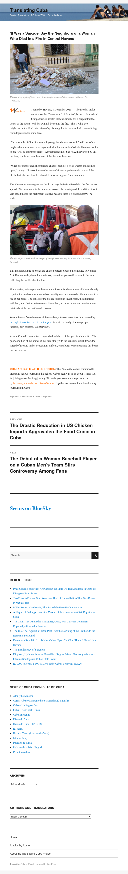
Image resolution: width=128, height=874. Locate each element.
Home (13, 837)
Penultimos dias (21, 752)
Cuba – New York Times (26, 710)
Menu (111, 12)
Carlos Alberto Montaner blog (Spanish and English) (41, 700)
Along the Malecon (23, 695)
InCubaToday (20, 738)
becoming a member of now (33, 383)
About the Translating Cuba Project (30, 853)
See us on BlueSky (30, 508)
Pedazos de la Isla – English (27, 747)
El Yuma (17, 728)
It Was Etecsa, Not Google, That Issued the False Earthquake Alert (48, 607)
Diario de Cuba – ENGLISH (28, 724)
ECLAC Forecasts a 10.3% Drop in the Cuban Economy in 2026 (47, 663)
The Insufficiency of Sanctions (29, 649)
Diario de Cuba (21, 719)
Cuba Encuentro (21, 714)
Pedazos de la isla (22, 742)
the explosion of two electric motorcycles (31, 322)
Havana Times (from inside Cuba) (31, 733)
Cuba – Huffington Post (25, 705)
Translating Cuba (29, 10)
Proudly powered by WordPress (42, 863)
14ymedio (14, 396)
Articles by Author (20, 845)
